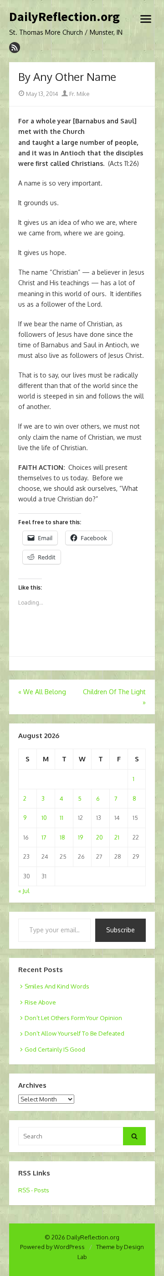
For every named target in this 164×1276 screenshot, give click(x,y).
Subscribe (120, 930)
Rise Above (40, 1002)
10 (44, 817)
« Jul (24, 890)
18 (62, 837)
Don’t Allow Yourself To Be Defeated (74, 1033)
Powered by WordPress (52, 1246)
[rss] (14, 47)
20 (99, 837)
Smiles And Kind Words (57, 986)
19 (80, 837)
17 (43, 837)
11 (61, 817)
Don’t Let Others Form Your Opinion (73, 1017)
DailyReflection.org (64, 17)
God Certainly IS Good (55, 1049)
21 (116, 837)
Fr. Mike (79, 93)
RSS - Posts (33, 1190)
